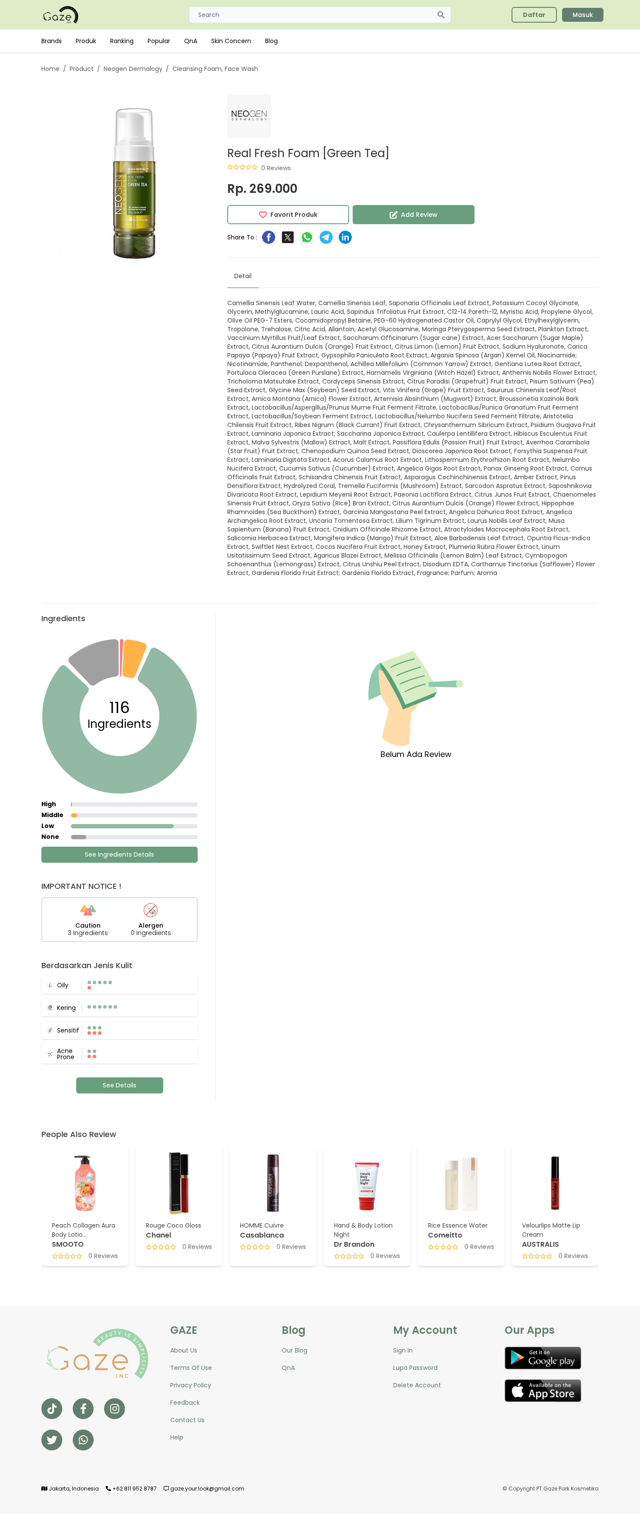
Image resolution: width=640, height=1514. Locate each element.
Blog (271, 41)
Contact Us (187, 1420)
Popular (159, 41)
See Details (119, 1085)
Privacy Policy (190, 1385)
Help (176, 1437)
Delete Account (417, 1385)
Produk (86, 41)
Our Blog (294, 1350)
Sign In (403, 1350)
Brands (51, 41)
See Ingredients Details (119, 854)
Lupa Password (415, 1367)
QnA (190, 41)
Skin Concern (231, 41)
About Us (183, 1350)
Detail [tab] (243, 276)
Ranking (122, 41)
